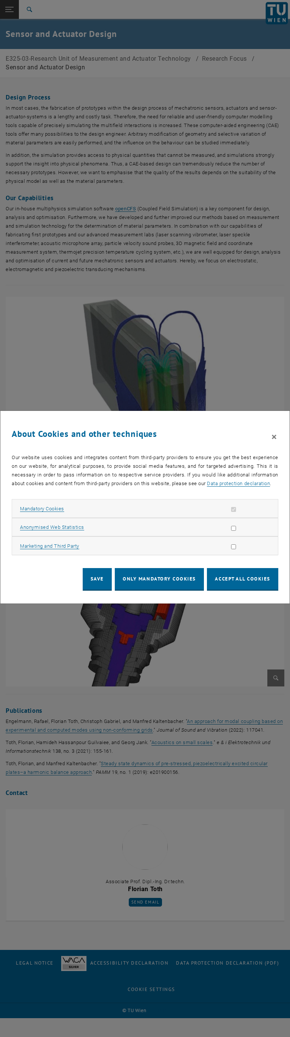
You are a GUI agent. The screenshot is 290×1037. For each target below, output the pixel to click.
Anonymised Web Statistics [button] (52, 527)
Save (97, 579)
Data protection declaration (238, 483)
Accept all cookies (242, 579)
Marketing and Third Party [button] (49, 546)
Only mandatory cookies (159, 579)
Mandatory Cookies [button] (42, 509)
